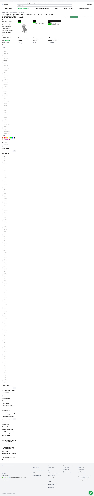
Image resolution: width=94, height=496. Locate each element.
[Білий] (4, 139)
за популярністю (74, 16)
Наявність (4, 142)
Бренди (49, 481)
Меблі (56, 8)
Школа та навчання (68, 8)
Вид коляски (5, 459)
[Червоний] (4, 138)
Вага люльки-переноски (8, 437)
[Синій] (12, 138)
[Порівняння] (79, 4)
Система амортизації (7, 429)
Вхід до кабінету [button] (51, 467)
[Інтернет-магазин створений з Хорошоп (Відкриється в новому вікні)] (8, 494)
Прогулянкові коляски (7, 19)
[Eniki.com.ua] (8, 468)
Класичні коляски (6, 28)
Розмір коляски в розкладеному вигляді (9, 457)
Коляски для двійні (6, 32)
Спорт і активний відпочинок (42, 8)
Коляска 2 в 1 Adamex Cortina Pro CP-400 (53, 40)
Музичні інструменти (84, 8)
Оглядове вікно (6, 410)
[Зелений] (11, 138)
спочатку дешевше (82, 16)
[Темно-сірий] (6, 139)
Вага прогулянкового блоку (9, 444)
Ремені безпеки (6, 403)
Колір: (3, 40)
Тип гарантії (5, 426)
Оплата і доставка (51, 475)
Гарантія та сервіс (51, 479)
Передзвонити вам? (47, 3)
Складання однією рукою (8, 390)
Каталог (49, 469)
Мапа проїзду (80, 480)
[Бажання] (82, 4)
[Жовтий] (7, 138)
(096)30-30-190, (31, 3)
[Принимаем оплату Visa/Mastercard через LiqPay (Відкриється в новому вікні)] (18, 477)
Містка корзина (6, 398)
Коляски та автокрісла (23, 8)
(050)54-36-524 (39, 3)
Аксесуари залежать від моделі (9, 413)
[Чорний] (14, 138)
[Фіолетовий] (7, 139)
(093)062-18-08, (22, 3)
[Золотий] (2, 139)
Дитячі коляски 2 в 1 (6, 24)
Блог (49, 472)
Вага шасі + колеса (6, 435)
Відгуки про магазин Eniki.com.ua (54, 473)
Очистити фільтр (5, 42)
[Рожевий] (6, 138)
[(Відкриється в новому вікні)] (5, 477)
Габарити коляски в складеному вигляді (9, 432)
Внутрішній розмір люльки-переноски (9, 441)
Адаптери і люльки (6, 37)
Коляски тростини (6, 35)
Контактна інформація (52, 482)
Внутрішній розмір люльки (9, 453)
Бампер (4, 400)
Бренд (3, 44)
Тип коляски (5, 422)
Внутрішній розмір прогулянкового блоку (9, 448)
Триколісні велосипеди (7, 34)
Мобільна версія (6, 480)
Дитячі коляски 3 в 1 (6, 26)
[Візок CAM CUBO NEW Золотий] (24, 28)
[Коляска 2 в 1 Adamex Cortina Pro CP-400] (55, 28)
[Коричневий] (2, 138)
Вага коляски (5, 153)
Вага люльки (5, 451)
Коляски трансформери (7, 30)
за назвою (89, 16)
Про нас (49, 470)
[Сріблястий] (9, 138)
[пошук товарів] (71, 5)
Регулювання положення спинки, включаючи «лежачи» (9, 407)
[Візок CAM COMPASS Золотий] (39, 28)
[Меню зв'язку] (91, 493)
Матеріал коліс (5, 424)
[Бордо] (9, 139)
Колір (3, 135)
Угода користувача (51, 484)
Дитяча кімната (8, 8)
